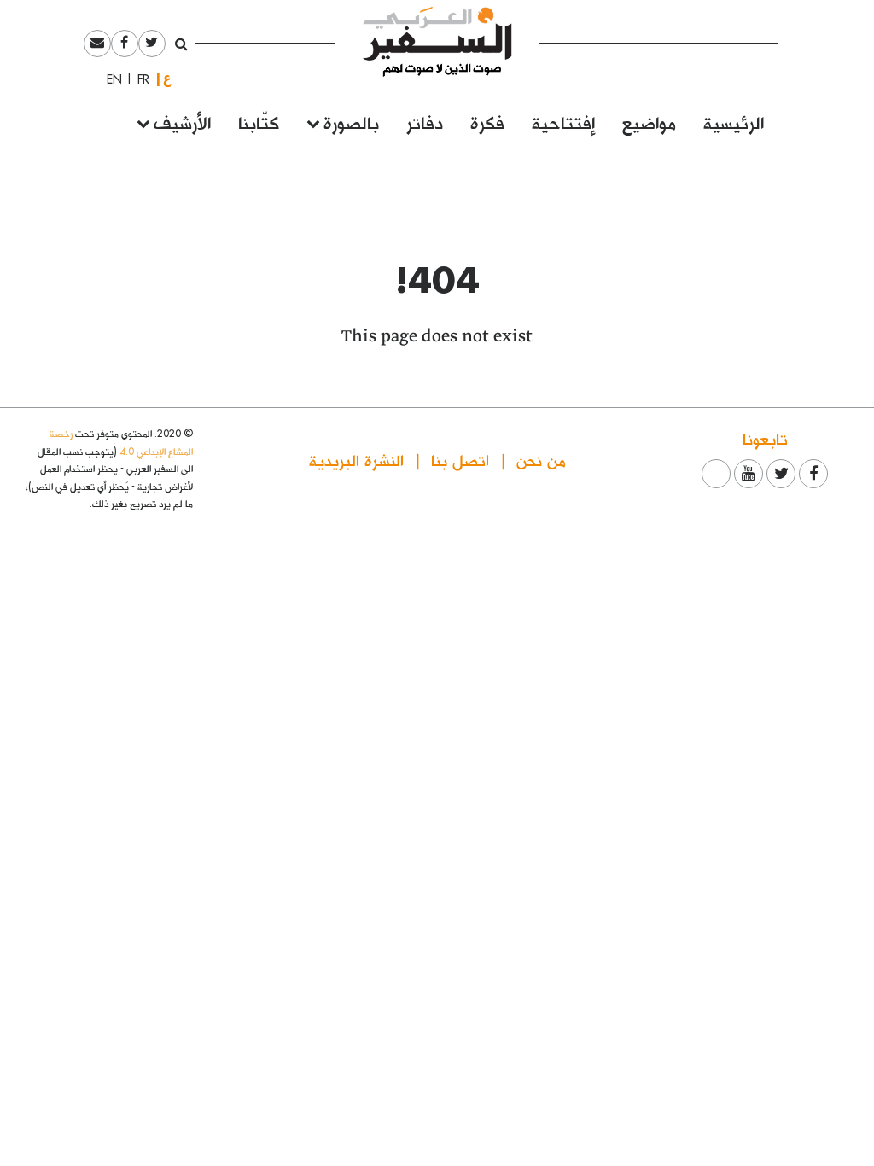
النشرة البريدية (356, 459)
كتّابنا (258, 121)
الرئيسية (733, 121)
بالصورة (351, 121)
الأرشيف (182, 121)
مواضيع (649, 121)
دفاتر (424, 121)
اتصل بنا (460, 459)
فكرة (487, 121)
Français (138, 79)
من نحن (541, 459)
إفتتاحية (563, 121)
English (109, 79)
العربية (167, 79)
